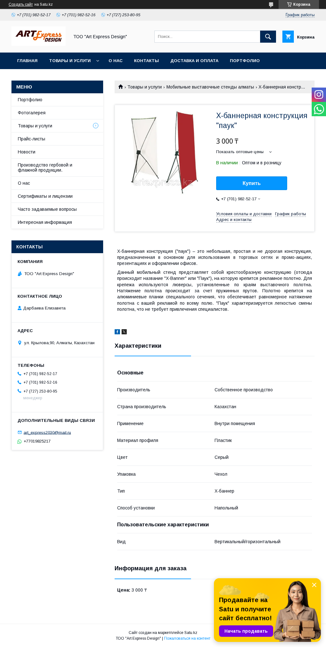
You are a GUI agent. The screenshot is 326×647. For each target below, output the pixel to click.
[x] (124, 332)
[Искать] (268, 37)
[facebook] (117, 332)
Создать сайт (21, 4)
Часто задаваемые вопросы (47, 209)
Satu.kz (190, 632)
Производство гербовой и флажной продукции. (45, 167)
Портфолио (245, 60)
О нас (116, 60)
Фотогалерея (32, 112)
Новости (26, 151)
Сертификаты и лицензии (45, 196)
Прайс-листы (31, 138)
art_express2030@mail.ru (47, 432)
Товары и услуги (70, 60)
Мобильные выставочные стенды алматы (210, 86)
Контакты (146, 60)
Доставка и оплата (194, 60)
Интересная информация (45, 222)
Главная (27, 60)
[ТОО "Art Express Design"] (38, 44)
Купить (252, 183)
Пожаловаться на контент (187, 638)
